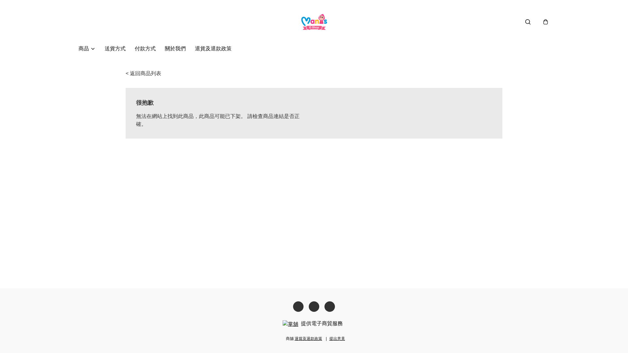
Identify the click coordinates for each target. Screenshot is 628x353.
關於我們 (175, 48)
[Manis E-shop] (314, 22)
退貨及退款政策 (213, 48)
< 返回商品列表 (143, 73)
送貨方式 (115, 48)
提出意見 (337, 338)
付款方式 (145, 48)
